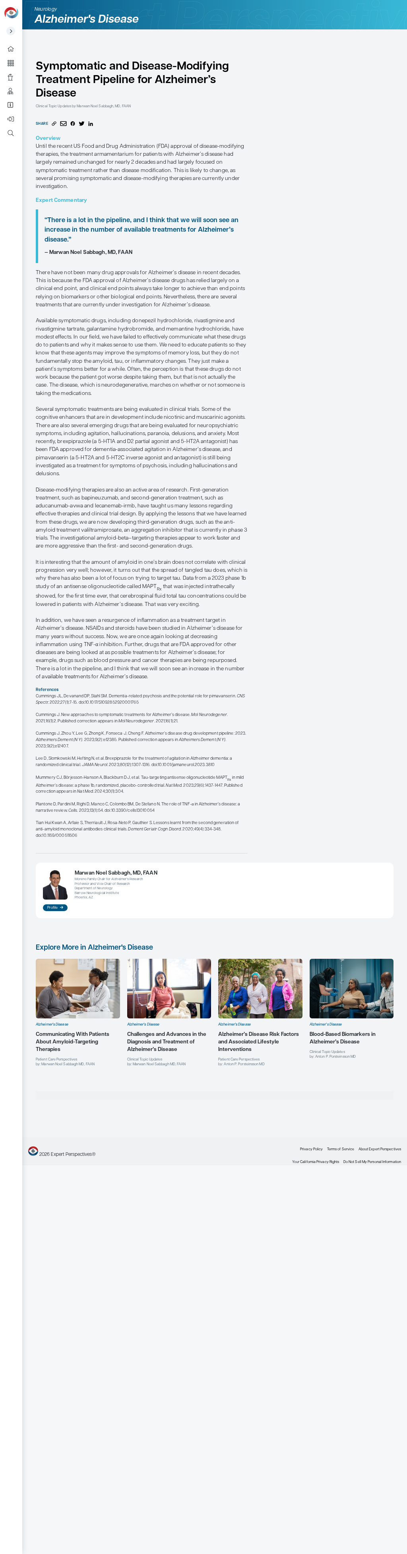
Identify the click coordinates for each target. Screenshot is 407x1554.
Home (14, 49)
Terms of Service (340, 1149)
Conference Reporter (14, 77)
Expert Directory (14, 91)
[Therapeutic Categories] (14, 63)
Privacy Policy (311, 1149)
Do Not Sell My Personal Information (372, 1162)
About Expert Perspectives (14, 105)
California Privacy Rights (319, 1162)
